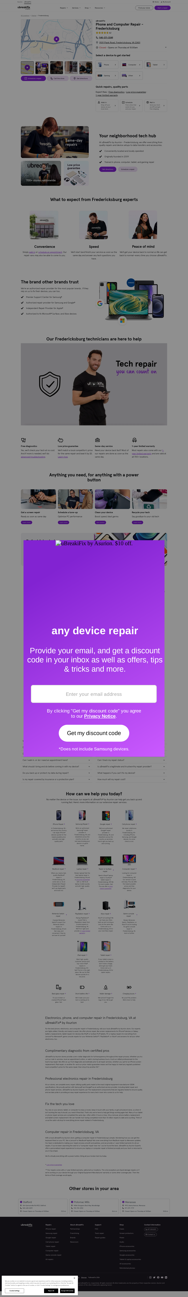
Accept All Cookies (67, 1291)
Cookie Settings (14, 1291)
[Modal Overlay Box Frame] (94, 648)
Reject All (51, 1291)
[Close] (74, 1278)
